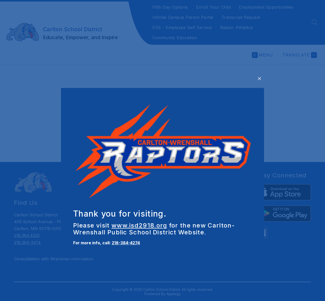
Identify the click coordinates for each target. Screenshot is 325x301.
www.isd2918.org (139, 225)
